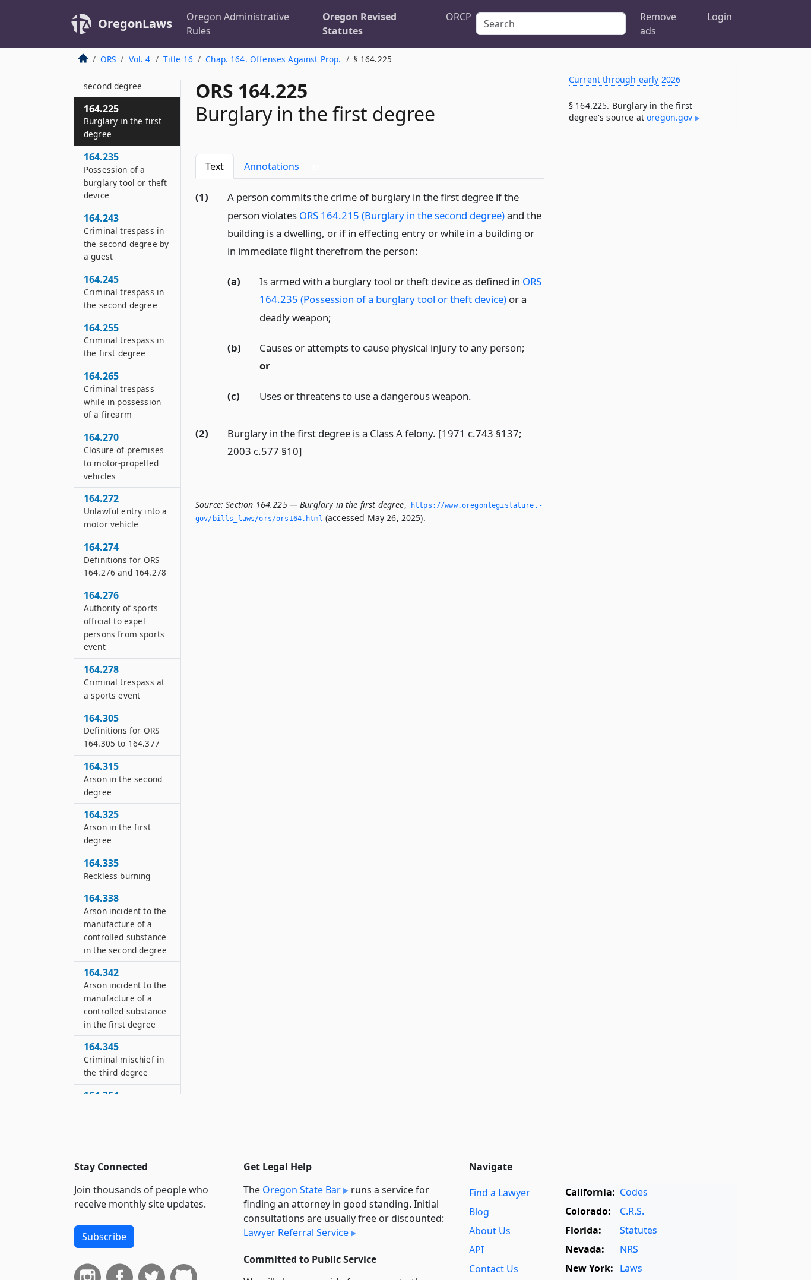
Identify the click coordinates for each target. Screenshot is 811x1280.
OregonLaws (135, 23)
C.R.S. (632, 1211)
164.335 (117, 869)
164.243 (126, 236)
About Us (490, 1230)
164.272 (125, 511)
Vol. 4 (140, 59)
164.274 (125, 560)
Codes (634, 1192)
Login (719, 16)
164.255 (124, 340)
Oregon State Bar (301, 1189)
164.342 (125, 998)
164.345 (124, 1060)
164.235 (125, 175)
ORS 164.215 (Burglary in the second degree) (402, 215)
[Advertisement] (648, 329)
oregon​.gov (670, 117)
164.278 (124, 682)
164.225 (122, 121)
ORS (108, 59)
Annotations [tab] (281, 166)
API (476, 1249)
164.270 (124, 456)
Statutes (638, 1230)
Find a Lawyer (499, 1192)
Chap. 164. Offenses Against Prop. (273, 59)
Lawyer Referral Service (296, 1232)
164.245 (124, 292)
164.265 (122, 394)
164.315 (123, 779)
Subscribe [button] (104, 1236)
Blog (479, 1211)
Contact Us (493, 1268)
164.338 (125, 924)
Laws (631, 1268)
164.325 (117, 827)
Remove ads (658, 23)
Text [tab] (214, 166)
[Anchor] (424, 250)
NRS (629, 1249)
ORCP (458, 16)
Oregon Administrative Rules (237, 23)
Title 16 (178, 59)
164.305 (122, 731)
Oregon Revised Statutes (359, 23)
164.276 (124, 621)
